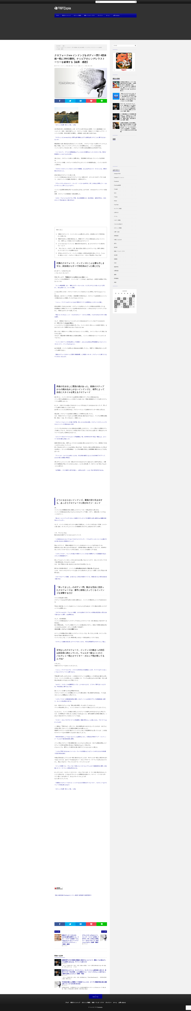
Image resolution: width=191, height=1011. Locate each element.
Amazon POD (117, 173)
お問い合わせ (116, 15)
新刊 (115, 243)
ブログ (57, 15)
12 (121, 301)
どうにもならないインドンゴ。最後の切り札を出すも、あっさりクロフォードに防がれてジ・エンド (81, 244)
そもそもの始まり (118, 224)
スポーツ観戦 (77, 65)
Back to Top (95, 996)
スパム (115, 216)
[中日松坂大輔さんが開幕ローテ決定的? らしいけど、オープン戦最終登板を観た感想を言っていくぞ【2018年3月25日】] (57, 984)
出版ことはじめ (118, 239)
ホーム (107, 15)
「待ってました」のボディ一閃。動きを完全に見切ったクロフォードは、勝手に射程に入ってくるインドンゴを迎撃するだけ (81, 249)
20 (124, 304)
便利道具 (116, 235)
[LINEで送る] (101, 101)
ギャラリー (100, 15)
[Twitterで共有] (70, 101)
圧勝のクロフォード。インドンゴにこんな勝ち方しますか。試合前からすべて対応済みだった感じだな (81, 235)
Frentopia (99, 1007)
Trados (116, 196)
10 (115, 301)
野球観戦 (116, 278)
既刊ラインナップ (66, 15)
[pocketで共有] (91, 101)
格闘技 (115, 259)
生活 (115, 262)
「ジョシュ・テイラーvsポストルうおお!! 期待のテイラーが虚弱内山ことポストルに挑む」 (78, 302)
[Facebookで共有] (59, 101)
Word (115, 200)
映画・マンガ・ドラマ (89, 15)
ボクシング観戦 (77, 15)
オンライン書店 (118, 208)
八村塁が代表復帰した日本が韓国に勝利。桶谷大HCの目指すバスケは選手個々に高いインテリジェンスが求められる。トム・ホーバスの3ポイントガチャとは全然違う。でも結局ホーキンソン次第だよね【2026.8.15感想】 (128, 127)
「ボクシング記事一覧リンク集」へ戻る (65, 125)
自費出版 (116, 270)
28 (127, 306)
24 (115, 306)
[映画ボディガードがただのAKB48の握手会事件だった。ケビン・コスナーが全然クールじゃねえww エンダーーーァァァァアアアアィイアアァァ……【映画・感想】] (57, 937)
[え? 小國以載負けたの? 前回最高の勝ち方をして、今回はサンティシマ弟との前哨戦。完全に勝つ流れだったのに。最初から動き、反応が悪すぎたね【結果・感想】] (116, 116)
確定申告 (116, 266)
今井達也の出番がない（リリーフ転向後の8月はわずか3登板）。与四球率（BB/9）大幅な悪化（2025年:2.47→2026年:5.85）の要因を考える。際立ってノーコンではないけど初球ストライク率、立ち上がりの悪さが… (128, 86)
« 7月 (115, 311)
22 (130, 304)
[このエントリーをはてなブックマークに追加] (81, 101)
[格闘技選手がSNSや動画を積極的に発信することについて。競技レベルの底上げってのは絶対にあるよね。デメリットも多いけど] (57, 962)
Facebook (116, 181)
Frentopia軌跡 (117, 185)
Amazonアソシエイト (119, 177)
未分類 (115, 255)
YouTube (116, 204)
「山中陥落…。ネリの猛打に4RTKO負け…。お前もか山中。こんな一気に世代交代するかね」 (79, 470)
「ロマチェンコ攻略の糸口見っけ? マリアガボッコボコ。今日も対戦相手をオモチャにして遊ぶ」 (80, 641)
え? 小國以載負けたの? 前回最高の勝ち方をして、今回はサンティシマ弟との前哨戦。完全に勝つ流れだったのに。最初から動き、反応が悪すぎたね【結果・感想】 (128, 116)
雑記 (89, 65)
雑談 (72, 65)
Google (116, 189)
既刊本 (115, 247)
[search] (135, 2)
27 (124, 306)
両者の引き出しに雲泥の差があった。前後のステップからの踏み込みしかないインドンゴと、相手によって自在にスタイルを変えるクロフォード (81, 240)
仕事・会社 (116, 231)
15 (130, 301)
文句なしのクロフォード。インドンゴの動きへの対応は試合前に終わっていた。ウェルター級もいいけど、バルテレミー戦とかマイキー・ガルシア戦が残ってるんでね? (81, 254)
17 (115, 304)
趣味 (70, 65)
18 (118, 304)
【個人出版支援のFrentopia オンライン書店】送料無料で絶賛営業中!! (72, 895)
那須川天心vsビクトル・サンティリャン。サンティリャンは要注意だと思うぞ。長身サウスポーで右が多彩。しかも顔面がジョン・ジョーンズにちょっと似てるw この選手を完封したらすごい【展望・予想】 (84, 971)
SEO (115, 193)
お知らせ (116, 212)
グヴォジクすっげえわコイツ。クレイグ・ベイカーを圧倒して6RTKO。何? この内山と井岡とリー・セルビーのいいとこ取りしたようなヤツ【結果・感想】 (90, 938)
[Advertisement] (95, 28)
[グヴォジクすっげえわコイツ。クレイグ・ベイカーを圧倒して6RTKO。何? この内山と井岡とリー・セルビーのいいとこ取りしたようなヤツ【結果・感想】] (103, 937)
